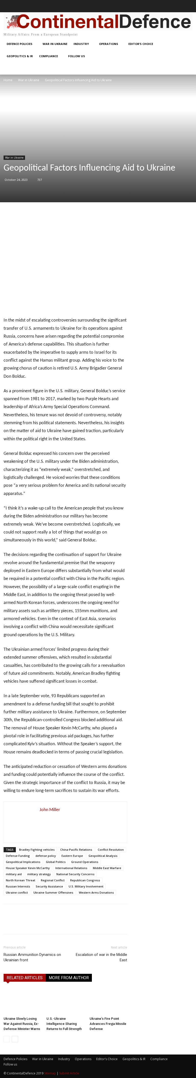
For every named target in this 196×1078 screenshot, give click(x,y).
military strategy (39, 874)
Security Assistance (49, 886)
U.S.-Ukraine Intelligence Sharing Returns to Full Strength (64, 1024)
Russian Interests (18, 886)
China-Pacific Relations (76, 849)
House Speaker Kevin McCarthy (28, 868)
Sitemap (50, 1073)
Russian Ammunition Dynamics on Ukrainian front (32, 957)
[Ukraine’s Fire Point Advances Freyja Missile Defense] (108, 1001)
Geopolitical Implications (23, 862)
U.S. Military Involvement (86, 886)
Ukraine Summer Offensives (53, 892)
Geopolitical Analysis (103, 856)
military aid (14, 874)
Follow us (10, 1064)
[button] (10, 6)
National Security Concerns (75, 874)
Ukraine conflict (17, 892)
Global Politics (56, 862)
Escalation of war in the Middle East (101, 957)
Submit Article (69, 1073)
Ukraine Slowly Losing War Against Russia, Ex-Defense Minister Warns (22, 1024)
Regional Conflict (53, 880)
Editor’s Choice (107, 1059)
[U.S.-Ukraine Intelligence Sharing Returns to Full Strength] (65, 1001)
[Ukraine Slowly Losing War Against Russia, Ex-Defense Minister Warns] (22, 1001)
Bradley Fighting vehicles (37, 849)
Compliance (159, 1059)
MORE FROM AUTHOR (69, 977)
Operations (83, 1059)
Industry (64, 1059)
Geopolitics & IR (133, 1059)
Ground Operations (84, 862)
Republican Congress (85, 880)
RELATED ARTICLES (25, 977)
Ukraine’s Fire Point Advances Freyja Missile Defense (108, 1024)
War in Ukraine (28, 80)
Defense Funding (18, 856)
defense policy (45, 856)
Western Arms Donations (96, 892)
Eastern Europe (72, 856)
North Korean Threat (20, 880)
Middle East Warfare (107, 868)
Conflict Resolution (111, 849)
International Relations (71, 868)
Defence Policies (15, 1059)
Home (8, 80)
